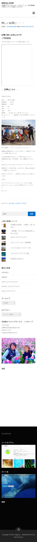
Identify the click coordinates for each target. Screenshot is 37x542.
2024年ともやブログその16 (10, 286)
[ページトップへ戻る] (18, 530)
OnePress (25, 535)
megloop (8, 3)
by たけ (11, 203)
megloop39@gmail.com (9, 333)
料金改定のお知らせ (17, 259)
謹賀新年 (4, 277)
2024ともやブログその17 (19, 237)
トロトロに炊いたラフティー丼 (21, 248)
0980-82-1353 (6, 330)
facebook (6, 434)
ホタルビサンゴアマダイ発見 (20, 253)
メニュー (33, 13)
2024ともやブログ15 (8, 291)
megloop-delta (28, 26)
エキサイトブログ (20, 203)
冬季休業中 (5, 272)
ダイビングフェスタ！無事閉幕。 (21, 242)
